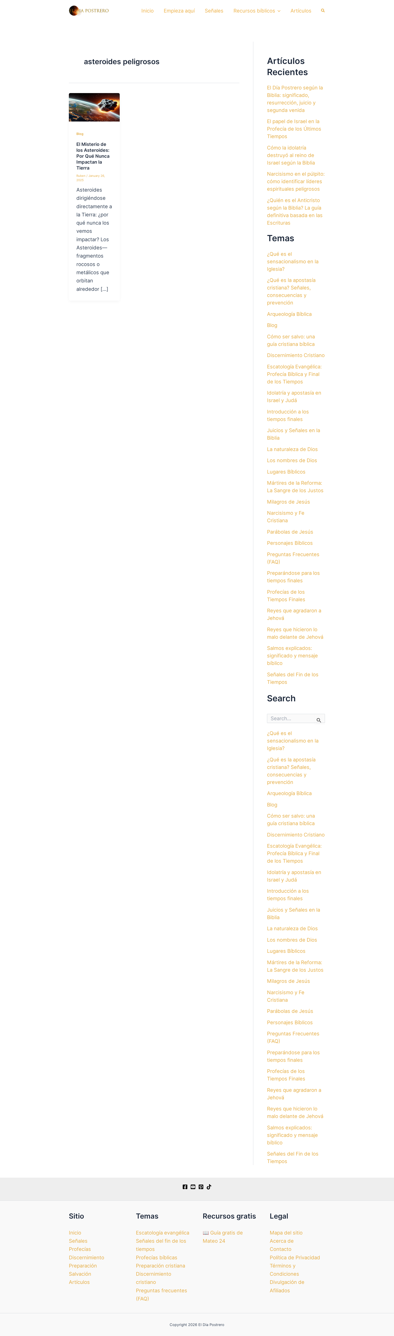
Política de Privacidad (295, 1257)
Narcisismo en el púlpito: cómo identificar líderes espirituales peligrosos (296, 181)
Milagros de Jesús (288, 502)
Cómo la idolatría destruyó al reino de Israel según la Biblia (291, 155)
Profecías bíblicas (156, 1257)
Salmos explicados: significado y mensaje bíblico (292, 655)
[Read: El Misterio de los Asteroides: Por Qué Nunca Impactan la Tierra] (94, 107)
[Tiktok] (209, 1186)
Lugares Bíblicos (286, 472)
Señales (214, 11)
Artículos (300, 11)
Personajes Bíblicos (290, 543)
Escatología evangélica (162, 1233)
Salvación (80, 1274)
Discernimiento (86, 1257)
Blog (79, 134)
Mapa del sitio (286, 1233)
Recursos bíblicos (254, 11)
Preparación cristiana (160, 1266)
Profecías (80, 1249)
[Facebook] (185, 1186)
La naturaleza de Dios (292, 449)
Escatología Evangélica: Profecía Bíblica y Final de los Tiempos (294, 374)
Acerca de (282, 1241)
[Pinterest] (201, 1186)
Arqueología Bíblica (289, 314)
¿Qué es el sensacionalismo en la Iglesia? (293, 261)
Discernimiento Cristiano (296, 355)
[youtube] (193, 1186)
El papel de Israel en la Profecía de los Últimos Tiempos (294, 128)
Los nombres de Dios (292, 460)
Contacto (280, 1249)
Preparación (83, 1266)
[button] (277, 11)
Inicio (147, 11)
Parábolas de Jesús (290, 532)
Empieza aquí (179, 11)
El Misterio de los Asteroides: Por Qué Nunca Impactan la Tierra (92, 156)
